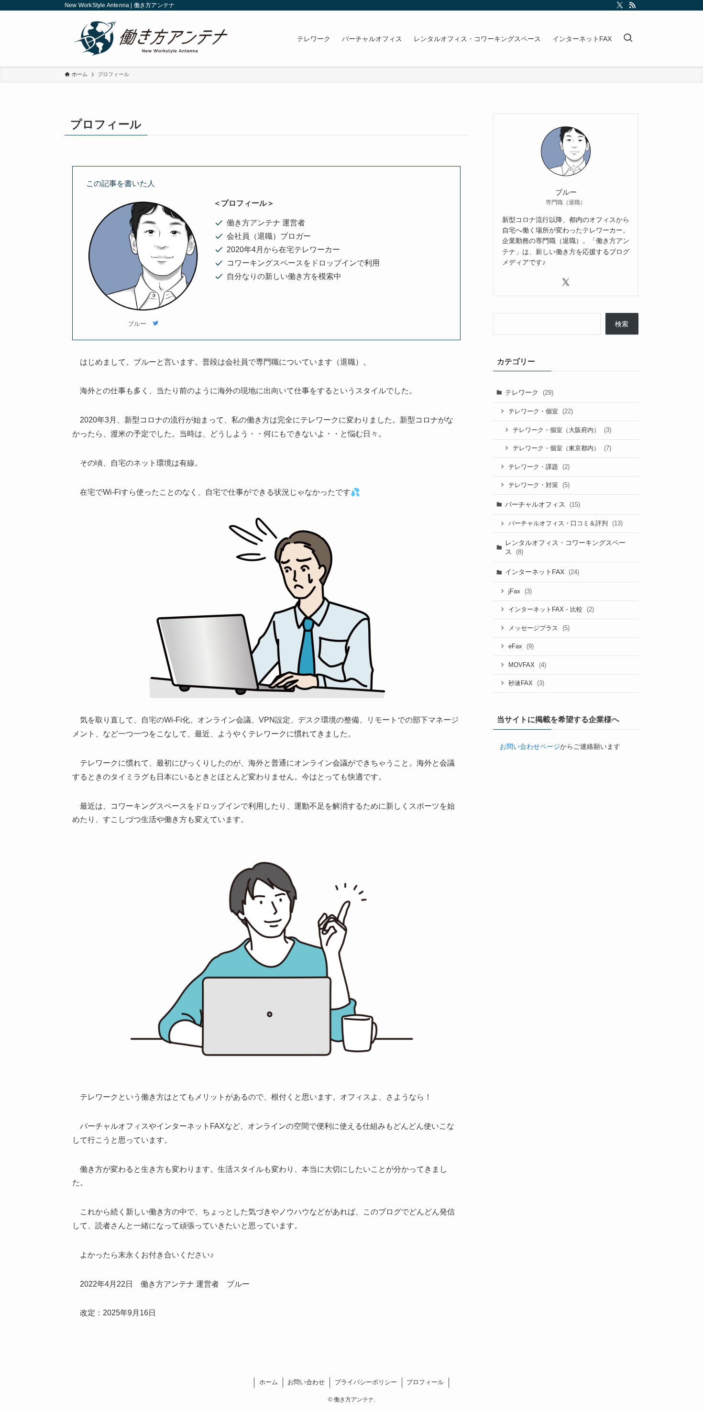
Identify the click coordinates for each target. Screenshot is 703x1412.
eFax (521, 646)
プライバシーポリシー (366, 1382)
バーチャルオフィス (542, 504)
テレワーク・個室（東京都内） (562, 448)
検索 (621, 324)
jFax (520, 591)
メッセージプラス (539, 628)
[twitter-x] (620, 5)
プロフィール (425, 1382)
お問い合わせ (306, 1382)
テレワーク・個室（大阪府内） (562, 430)
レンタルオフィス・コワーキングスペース (565, 547)
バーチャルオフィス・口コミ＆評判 (565, 523)
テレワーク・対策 (539, 485)
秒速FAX (526, 683)
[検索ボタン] (627, 39)
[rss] (632, 5)
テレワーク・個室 (540, 411)
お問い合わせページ (530, 746)
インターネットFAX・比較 (551, 609)
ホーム (268, 1382)
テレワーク (529, 392)
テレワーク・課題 (539, 466)
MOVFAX (527, 664)
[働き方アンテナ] (154, 38)
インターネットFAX (542, 572)
